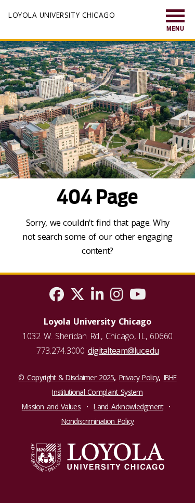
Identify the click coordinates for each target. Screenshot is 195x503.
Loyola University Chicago (61, 15)
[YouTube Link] (137, 296)
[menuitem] (175, 21)
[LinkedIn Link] (97, 296)
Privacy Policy (139, 377)
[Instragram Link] (116, 296)
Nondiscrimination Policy (97, 421)
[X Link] (77, 296)
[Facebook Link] (56, 296)
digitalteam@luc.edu (123, 350)
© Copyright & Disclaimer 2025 (66, 377)
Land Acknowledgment (128, 406)
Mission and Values (51, 406)
